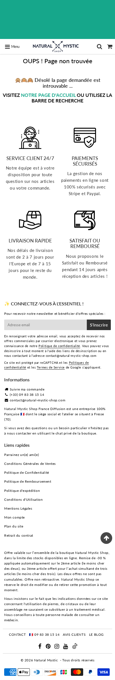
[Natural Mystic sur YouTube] (66, 647)
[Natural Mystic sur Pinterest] (48, 647)
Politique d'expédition (22, 490)
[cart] (110, 46)
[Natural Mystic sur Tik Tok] (75, 647)
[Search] (99, 46)
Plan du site (13, 526)
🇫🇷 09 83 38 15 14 (44, 634)
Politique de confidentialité (59, 346)
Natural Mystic (46, 660)
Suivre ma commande (27, 389)
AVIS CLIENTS (74, 634)
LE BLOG (96, 634)
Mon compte (14, 517)
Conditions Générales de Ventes (30, 463)
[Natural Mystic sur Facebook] (40, 647)
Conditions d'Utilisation (23, 499)
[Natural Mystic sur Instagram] (57, 647)
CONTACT (17, 634)
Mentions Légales (18, 508)
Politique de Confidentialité (26, 472)
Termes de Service (51, 367)
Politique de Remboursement (27, 481)
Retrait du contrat (18, 535)
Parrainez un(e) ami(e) (21, 455)
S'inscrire (99, 324)
